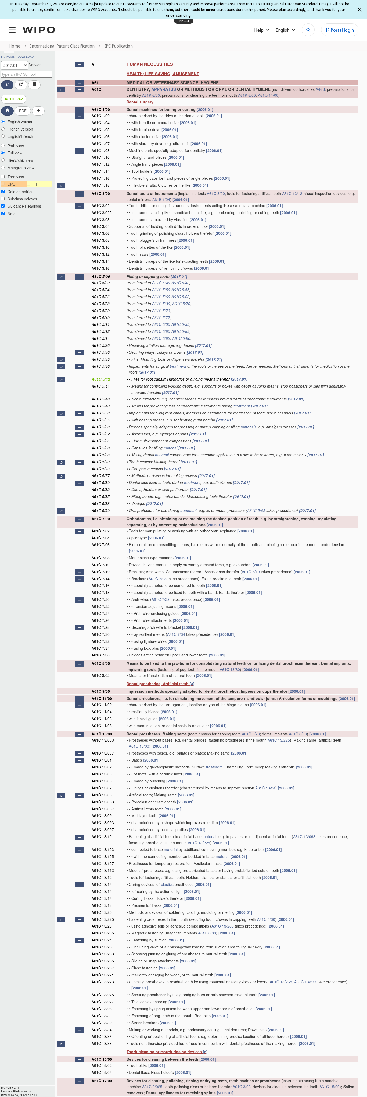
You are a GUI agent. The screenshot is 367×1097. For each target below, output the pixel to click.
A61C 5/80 (161, 331)
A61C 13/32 (102, 1022)
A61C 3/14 (101, 261)
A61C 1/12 (101, 164)
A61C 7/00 (101, 518)
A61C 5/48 (180, 282)
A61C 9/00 (101, 691)
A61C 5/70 (181, 303)
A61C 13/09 (102, 815)
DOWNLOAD (26, 57)
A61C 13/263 (222, 926)
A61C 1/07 (101, 143)
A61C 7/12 (101, 571)
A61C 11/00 (102, 698)
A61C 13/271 (103, 974)
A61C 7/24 (101, 613)
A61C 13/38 (102, 1043)
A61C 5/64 (101, 440)
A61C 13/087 (103, 808)
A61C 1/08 (101, 150)
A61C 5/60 (161, 296)
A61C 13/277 (305, 981)
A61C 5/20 (101, 345)
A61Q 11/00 (268, 95)
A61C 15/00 (102, 1059)
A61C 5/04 (101, 289)
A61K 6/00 (151, 95)
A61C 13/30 (230, 669)
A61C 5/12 (101, 331)
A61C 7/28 (158, 578)
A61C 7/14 (101, 578)
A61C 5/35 (180, 324)
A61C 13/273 (103, 981)
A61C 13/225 (279, 740)
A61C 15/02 (102, 1065)
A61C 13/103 (103, 849)
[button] (79, 64)
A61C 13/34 (102, 1029)
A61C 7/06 (101, 544)
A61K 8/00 (247, 95)
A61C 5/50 (161, 289)
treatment (178, 366)
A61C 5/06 (101, 296)
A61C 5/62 (101, 433)
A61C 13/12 (292, 193)
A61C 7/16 (101, 585)
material (170, 447)
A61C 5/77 (161, 317)
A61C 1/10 (101, 157)
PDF (23, 110)
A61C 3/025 (102, 212)
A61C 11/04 (102, 711)
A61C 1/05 (101, 129)
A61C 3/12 (101, 254)
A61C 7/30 (101, 634)
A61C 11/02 (102, 704)
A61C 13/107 (103, 863)
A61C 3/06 (101, 233)
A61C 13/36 (102, 1036)
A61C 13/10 (102, 836)
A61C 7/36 (101, 655)
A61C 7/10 (101, 564)
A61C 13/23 (102, 926)
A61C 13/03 (102, 774)
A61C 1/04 (101, 122)
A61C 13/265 (103, 961)
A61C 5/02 (101, 282)
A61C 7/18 (101, 592)
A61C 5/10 (101, 317)
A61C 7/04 (101, 537)
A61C (96, 89)
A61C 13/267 (103, 967)
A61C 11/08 (102, 725)
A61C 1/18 (101, 185)
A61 (95, 82)
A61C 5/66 (101, 447)
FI (35, 184)
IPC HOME (8, 57)
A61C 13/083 (103, 801)
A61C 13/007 (103, 753)
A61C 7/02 (101, 530)
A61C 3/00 (101, 193)
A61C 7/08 (101, 557)
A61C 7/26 (101, 620)
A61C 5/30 (161, 303)
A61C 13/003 (103, 740)
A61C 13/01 (102, 760)
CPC (11, 184)
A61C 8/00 (216, 193)
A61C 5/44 (101, 386)
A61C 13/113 (103, 870)
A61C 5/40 (161, 282)
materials (248, 427)
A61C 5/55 (180, 289)
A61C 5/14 (101, 338)
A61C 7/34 (176, 634)
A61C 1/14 (101, 171)
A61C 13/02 (102, 767)
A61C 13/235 (103, 933)
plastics (167, 884)
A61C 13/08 (139, 746)
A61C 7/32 (101, 641)
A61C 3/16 (101, 268)
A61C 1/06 (101, 136)
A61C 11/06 (102, 718)
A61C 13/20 (102, 912)
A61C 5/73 (161, 310)
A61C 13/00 (102, 734)
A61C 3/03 (101, 219)
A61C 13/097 (103, 829)
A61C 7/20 (101, 599)
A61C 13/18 (102, 905)
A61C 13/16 (102, 898)
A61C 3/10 (101, 247)
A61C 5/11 (101, 324)
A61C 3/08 (101, 240)
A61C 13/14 (102, 884)
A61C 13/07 (102, 788)
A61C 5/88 (180, 331)
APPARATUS (163, 89)
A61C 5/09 (101, 310)
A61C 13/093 (103, 822)
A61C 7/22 (101, 606)
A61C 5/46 (101, 399)
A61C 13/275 (103, 994)
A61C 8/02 (101, 675)
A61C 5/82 (161, 338)
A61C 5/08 (101, 303)
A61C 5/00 (101, 276)
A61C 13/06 (102, 781)
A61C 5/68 (180, 296)
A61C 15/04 (102, 1072)
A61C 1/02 (101, 115)
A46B (320, 89)
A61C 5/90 (181, 338)
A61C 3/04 (101, 226)
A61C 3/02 (101, 205)
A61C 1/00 (101, 109)
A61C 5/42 (14, 99)
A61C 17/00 (102, 1080)
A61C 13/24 (265, 788)
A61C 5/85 (101, 496)
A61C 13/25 (102, 947)
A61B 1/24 (161, 199)
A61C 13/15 (102, 891)
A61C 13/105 (103, 856)
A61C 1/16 (101, 178)
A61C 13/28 (102, 1008)
